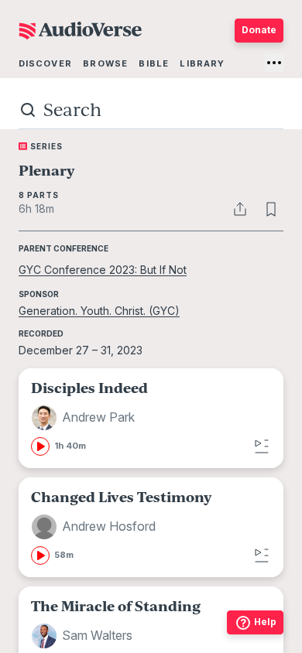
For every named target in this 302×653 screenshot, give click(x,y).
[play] (40, 446)
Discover (45, 63)
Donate (259, 30)
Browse (105, 63)
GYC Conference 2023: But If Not (103, 269)
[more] (274, 62)
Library (202, 63)
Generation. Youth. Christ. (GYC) (99, 310)
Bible (154, 63)
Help (265, 621)
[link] (151, 418)
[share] (240, 209)
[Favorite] (271, 209)
